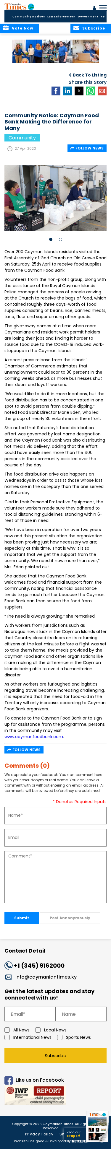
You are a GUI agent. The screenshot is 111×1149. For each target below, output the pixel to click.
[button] (28, 51)
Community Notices (28, 16)
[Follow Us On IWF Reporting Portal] (55, 1096)
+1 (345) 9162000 (39, 965)
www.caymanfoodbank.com (33, 737)
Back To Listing (90, 75)
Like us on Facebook (40, 1080)
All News (21, 1030)
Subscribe (55, 1055)
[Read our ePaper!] (97, 1142)
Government (88, 16)
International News (32, 1037)
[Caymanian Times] (19, 6)
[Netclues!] (80, 1140)
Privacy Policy (39, 1134)
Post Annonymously (70, 917)
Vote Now (22, 28)
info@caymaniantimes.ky (46, 977)
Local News (55, 1030)
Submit (21, 917)
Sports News (78, 1037)
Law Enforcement (61, 16)
